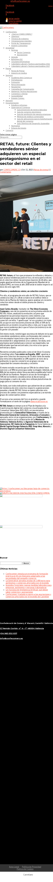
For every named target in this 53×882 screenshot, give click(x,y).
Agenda (14, 57)
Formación (15, 82)
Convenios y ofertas (19, 94)
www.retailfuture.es (39, 401)
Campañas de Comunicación (22, 89)
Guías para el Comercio (20, 107)
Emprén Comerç (17, 98)
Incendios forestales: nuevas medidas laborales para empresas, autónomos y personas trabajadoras (28, 586)
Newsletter (16, 87)
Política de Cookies (25, 869)
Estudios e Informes (19, 105)
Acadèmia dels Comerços (21, 78)
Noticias (14, 50)
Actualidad (10, 48)
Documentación (12, 103)
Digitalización (16, 80)
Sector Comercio (24, 52)
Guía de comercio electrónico (29, 112)
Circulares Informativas (20, 62)
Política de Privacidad (31, 867)
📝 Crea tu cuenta (13, 21)
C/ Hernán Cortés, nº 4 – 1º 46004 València (22, 628)
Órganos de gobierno (20, 39)
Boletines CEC (17, 59)
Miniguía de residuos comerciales (30, 117)
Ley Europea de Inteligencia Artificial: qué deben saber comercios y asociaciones (27, 591)
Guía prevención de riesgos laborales (32, 110)
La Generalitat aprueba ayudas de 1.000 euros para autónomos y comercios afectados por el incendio (28, 582)
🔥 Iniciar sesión (13, 18)
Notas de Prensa (17, 71)
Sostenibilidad (17, 96)
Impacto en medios (19, 73)
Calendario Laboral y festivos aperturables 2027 (30, 66)
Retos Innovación (18, 85)
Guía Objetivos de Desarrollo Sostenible (33, 123)
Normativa (15, 126)
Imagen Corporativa (19, 46)
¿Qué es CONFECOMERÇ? (21, 34)
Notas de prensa (41, 170)
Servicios (9, 75)
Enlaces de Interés (18, 128)
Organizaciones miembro (21, 41)
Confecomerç (11, 32)
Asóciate (9, 101)
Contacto (9, 130)
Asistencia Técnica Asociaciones (24, 91)
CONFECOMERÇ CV (12, 170)
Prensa (8, 68)
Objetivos (15, 36)
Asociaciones (22, 55)
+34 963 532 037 (8, 633)
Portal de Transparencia (21, 43)
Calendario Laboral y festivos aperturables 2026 (30, 64)
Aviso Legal (14, 867)
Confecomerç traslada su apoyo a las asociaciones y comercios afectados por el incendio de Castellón (28, 595)
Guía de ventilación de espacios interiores (34, 114)
